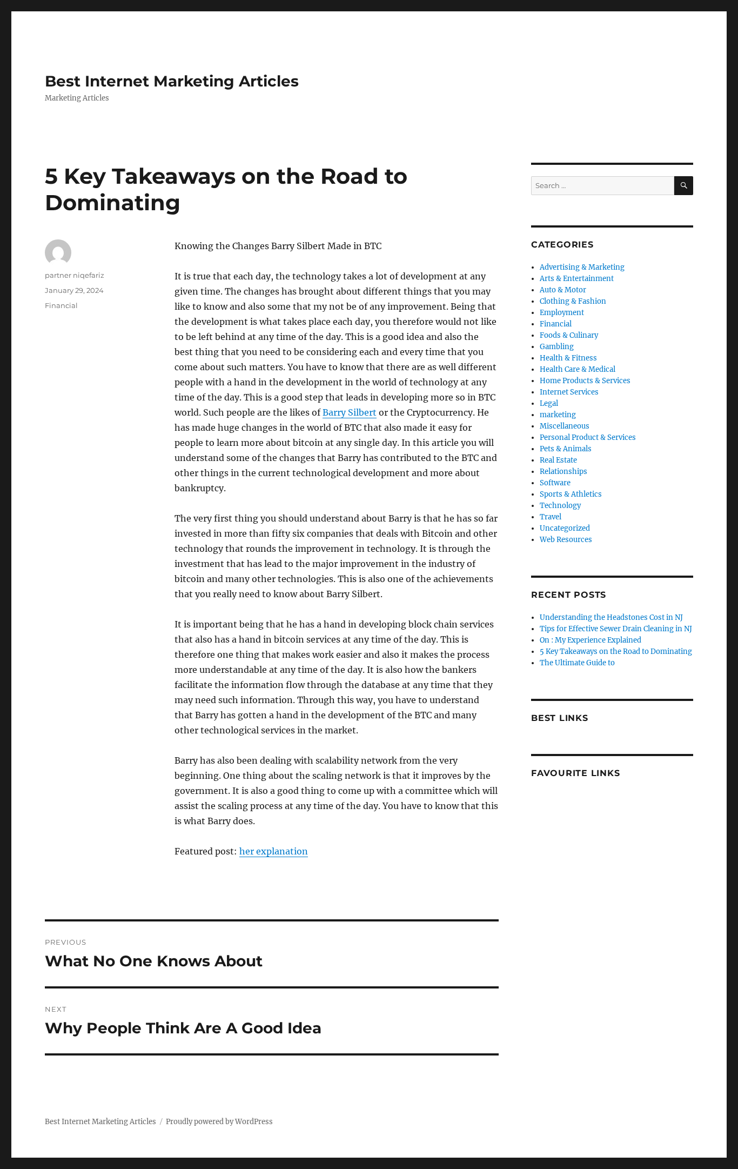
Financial (61, 305)
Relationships (563, 471)
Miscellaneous (564, 426)
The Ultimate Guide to (577, 662)
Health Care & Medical (577, 369)
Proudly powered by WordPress (219, 1121)
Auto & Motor (563, 290)
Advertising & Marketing (582, 267)
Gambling (557, 346)
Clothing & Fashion (573, 301)
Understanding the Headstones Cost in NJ (611, 617)
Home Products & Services (585, 380)
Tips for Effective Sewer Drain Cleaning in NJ (616, 628)
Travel (550, 517)
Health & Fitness (568, 358)
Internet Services (569, 392)
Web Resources (566, 539)
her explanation (273, 851)
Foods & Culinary (569, 335)
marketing (558, 414)
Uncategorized (565, 528)
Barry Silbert (350, 412)
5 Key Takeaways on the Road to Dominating (616, 651)
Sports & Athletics (571, 494)
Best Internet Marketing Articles (172, 81)
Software (555, 482)
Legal (549, 403)
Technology (560, 505)
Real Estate (558, 460)
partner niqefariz (74, 275)
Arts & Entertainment (577, 278)
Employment (562, 312)
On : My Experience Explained (590, 640)
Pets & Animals (566, 448)
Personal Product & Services (588, 437)
